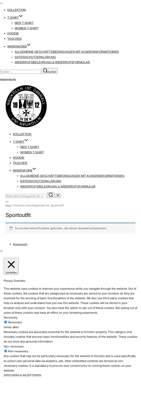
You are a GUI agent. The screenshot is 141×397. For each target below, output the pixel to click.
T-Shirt (13, 17)
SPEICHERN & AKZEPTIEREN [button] (22, 375)
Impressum (20, 244)
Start (8, 205)
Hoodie (13, 33)
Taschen (14, 38)
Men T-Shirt (24, 23)
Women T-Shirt (27, 28)
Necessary (15, 322)
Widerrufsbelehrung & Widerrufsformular (52, 62)
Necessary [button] (10, 317)
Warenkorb (17, 46)
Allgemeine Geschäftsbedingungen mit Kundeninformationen (67, 51)
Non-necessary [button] (14, 346)
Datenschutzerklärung (35, 57)
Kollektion (16, 10)
